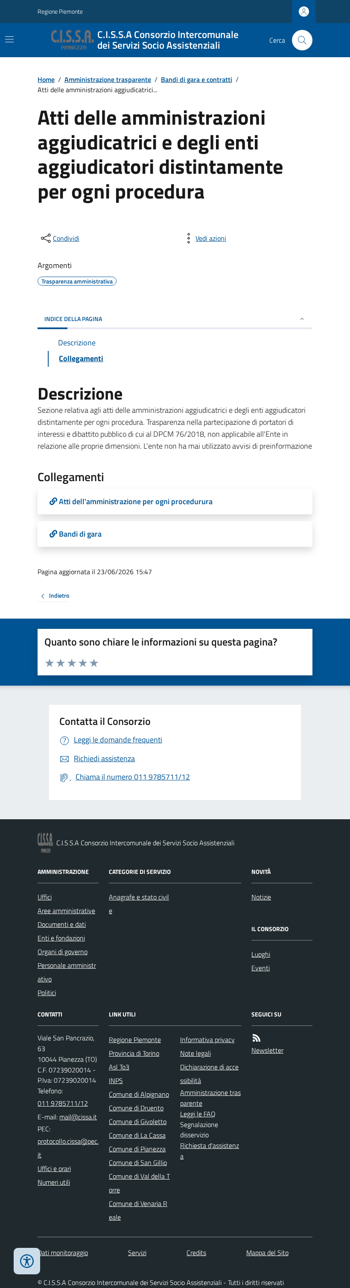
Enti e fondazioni (61, 938)
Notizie (261, 897)
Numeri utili (54, 1182)
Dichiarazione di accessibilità (209, 1074)
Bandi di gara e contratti (196, 79)
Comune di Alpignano (139, 1094)
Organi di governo (63, 951)
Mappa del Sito (267, 1252)
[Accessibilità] (27, 1261)
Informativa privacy (207, 1039)
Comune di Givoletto (137, 1121)
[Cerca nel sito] (298, 40)
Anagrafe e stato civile (139, 904)
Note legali (195, 1053)
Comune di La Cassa (137, 1135)
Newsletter (267, 1050)
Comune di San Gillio (138, 1162)
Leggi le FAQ (198, 1114)
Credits (196, 1252)
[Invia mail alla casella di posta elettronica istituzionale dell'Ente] (78, 1117)
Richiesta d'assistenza (209, 1150)
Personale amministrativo (67, 972)
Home (46, 79)
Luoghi (260, 954)
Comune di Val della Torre (139, 1183)
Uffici (45, 897)
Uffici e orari (54, 1168)
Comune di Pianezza (137, 1149)
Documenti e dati (62, 924)
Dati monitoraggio (63, 1252)
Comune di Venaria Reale (138, 1210)
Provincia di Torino (134, 1053)
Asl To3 (119, 1067)
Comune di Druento (136, 1108)
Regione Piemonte (60, 11)
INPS (116, 1080)
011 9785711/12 (63, 1103)
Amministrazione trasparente (107, 79)
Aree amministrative (66, 910)
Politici (47, 992)
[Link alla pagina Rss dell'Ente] (256, 1038)
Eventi (260, 968)
